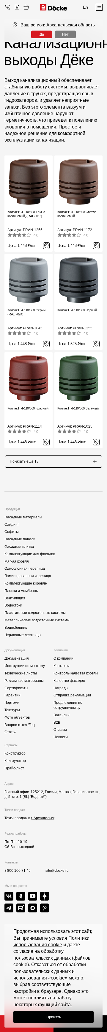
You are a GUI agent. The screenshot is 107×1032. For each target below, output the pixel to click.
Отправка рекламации (72, 695)
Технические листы (20, 673)
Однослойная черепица (24, 568)
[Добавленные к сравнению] (17, 7)
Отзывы (60, 730)
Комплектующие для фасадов (29, 554)
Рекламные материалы (24, 681)
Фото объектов (17, 717)
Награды (61, 688)
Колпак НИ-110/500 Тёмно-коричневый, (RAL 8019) (26, 214)
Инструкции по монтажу (24, 666)
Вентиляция (14, 598)
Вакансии (62, 715)
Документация (16, 658)
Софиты (11, 532)
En (85, 7)
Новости (61, 737)
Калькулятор (15, 761)
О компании (63, 658)
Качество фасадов (69, 681)
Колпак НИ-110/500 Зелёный (78, 408)
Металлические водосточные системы (37, 620)
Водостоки (13, 605)
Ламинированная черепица (27, 576)
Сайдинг (11, 525)
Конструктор (15, 753)
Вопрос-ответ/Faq (19, 725)
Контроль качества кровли (76, 673)
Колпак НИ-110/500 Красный (27, 408)
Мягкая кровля (16, 561)
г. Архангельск (42, 818)
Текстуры (12, 710)
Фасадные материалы (23, 517)
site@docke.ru (57, 871)
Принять (53, 1017)
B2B (57, 722)
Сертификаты (16, 688)
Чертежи (11, 703)
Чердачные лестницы (22, 635)
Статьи (10, 732)
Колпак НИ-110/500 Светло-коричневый (77, 214)
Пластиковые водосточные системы (35, 613)
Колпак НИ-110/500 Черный (77, 310)
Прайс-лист (14, 768)
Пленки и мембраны (21, 591)
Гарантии (12, 695)
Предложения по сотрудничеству (68, 705)
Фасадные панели (19, 539)
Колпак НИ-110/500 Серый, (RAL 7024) (26, 312)
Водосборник (15, 627)
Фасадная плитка (19, 546)
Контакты (62, 666)
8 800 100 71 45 (17, 871)
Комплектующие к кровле (25, 583)
